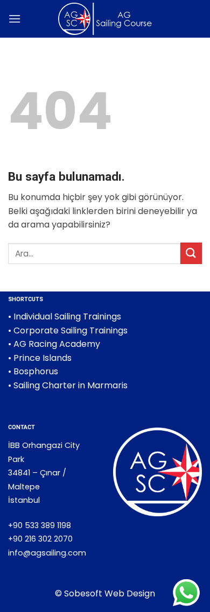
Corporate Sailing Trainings (70, 330)
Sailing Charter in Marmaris (70, 385)
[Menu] (14, 18)
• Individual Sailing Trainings (64, 316)
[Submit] (191, 253)
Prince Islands (42, 358)
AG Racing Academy (56, 344)
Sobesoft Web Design (109, 593)
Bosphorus (35, 371)
